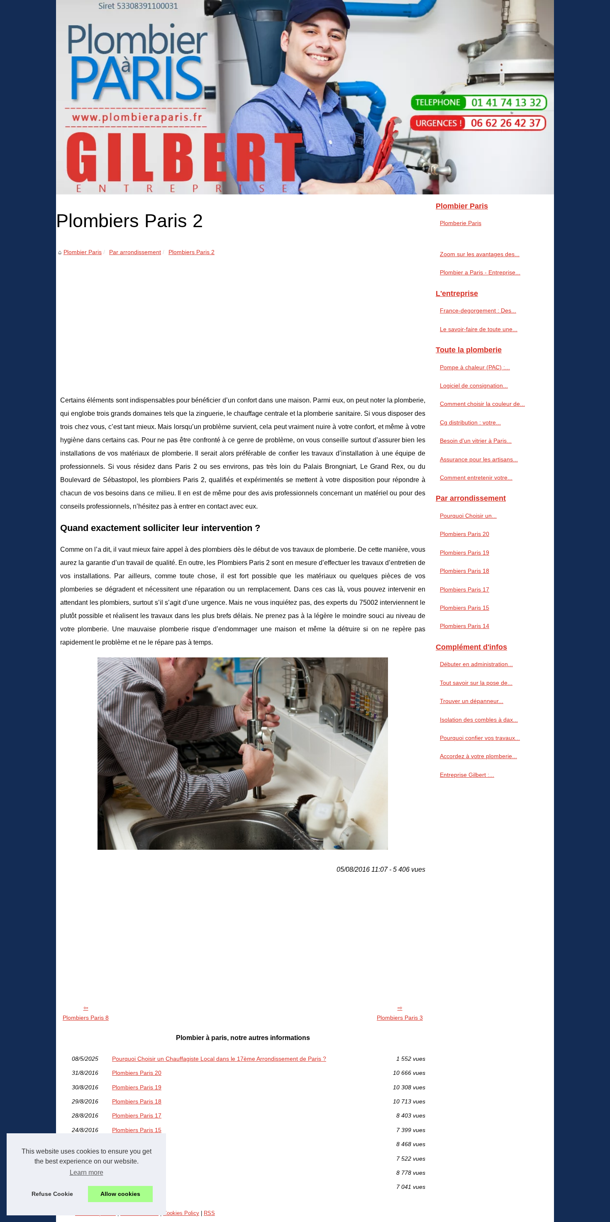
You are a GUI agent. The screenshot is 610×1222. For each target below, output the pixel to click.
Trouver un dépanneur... (471, 701)
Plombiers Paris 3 (400, 1017)
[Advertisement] (242, 319)
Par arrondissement (135, 252)
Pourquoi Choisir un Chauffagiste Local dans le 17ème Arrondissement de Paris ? (219, 1059)
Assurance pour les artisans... (479, 459)
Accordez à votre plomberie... (478, 756)
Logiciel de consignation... (474, 385)
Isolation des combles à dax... (479, 719)
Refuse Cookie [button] (52, 1193)
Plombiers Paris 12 (136, 1187)
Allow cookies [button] (120, 1193)
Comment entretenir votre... (476, 477)
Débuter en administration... (476, 664)
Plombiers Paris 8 (86, 1017)
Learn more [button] (86, 1172)
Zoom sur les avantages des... (480, 254)
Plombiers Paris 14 (136, 1144)
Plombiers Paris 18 (136, 1101)
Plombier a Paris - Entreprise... (480, 272)
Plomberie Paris (460, 223)
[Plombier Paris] (305, 97)
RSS (209, 1213)
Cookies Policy (181, 1213)
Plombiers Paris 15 (136, 1130)
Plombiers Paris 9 (135, 1158)
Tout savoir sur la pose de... (476, 682)
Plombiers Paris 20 (136, 1073)
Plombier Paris (82, 252)
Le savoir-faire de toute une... (478, 329)
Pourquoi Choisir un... (468, 515)
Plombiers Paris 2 (191, 252)
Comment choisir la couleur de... (482, 403)
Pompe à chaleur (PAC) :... (475, 367)
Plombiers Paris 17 (136, 1115)
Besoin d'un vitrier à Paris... (476, 440)
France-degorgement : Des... (478, 310)
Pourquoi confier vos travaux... (480, 738)
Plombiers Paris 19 (136, 1087)
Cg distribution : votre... (470, 422)
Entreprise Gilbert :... (467, 774)
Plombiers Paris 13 (136, 1173)
